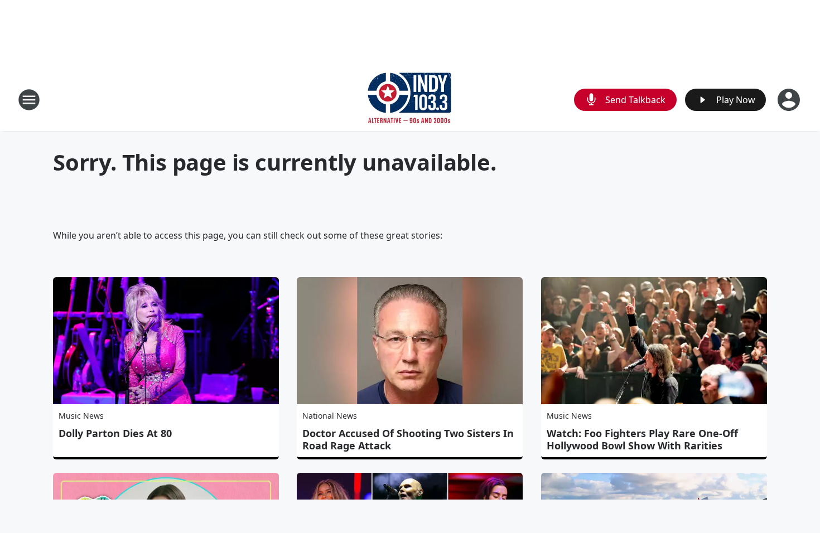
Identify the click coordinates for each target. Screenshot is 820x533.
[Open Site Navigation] (29, 100)
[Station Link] (410, 99)
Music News (81, 415)
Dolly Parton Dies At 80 (115, 433)
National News (329, 415)
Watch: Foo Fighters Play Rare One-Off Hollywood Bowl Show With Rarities (642, 439)
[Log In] (790, 100)
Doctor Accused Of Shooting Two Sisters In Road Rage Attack (408, 439)
